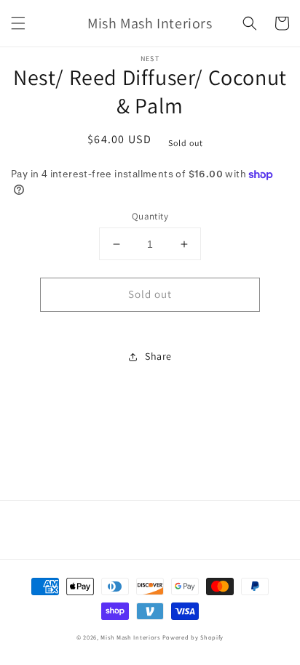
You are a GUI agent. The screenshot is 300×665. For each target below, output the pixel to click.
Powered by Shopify (193, 637)
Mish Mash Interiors (129, 637)
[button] (18, 23)
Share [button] (158, 356)
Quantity (150, 216)
